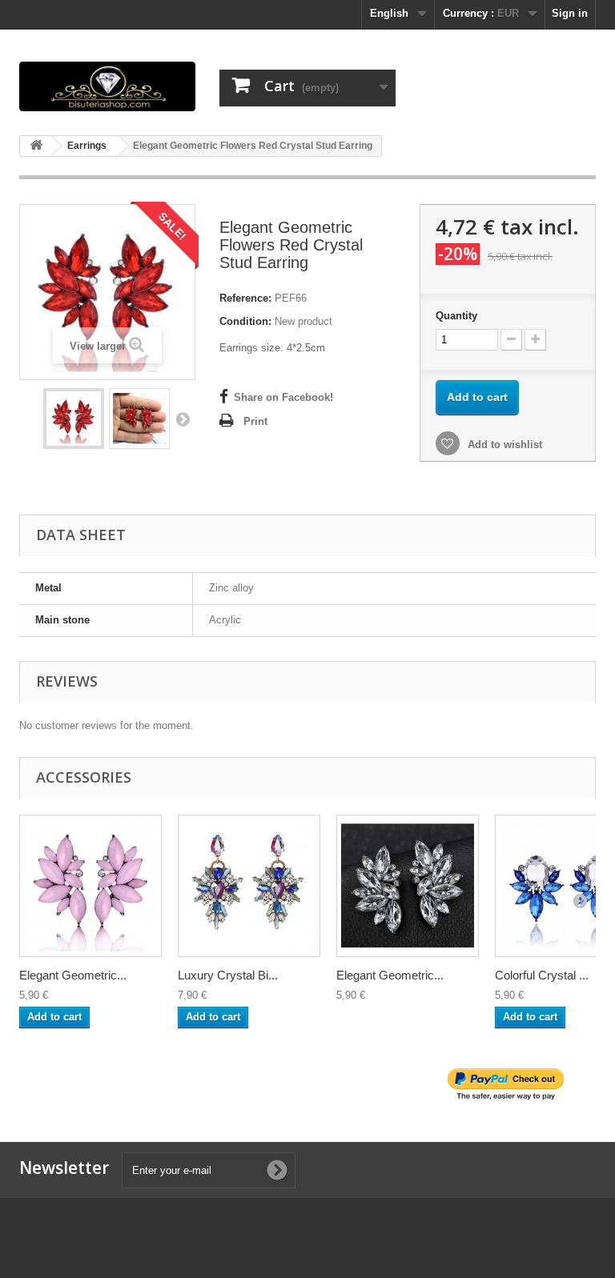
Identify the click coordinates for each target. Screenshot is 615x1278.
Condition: (245, 321)
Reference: (245, 298)
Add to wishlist (503, 445)
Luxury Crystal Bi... (228, 975)
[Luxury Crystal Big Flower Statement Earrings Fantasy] (249, 886)
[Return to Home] (36, 146)
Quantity (456, 316)
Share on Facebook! (283, 397)
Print (255, 421)
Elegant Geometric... (73, 975)
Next (183, 419)
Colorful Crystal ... (542, 975)
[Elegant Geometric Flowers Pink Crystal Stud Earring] (90, 886)
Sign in (570, 13)
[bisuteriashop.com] (107, 86)
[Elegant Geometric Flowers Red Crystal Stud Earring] (73, 418)
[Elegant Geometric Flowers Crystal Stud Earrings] (407, 886)
